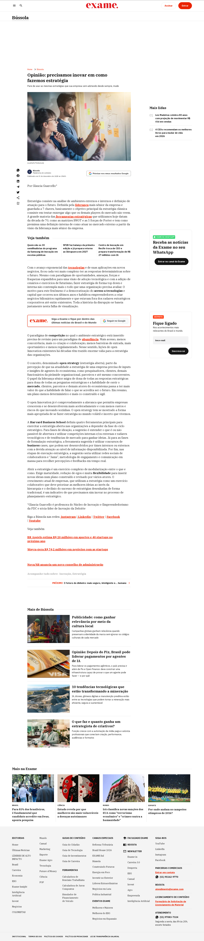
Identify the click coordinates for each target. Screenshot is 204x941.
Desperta (132, 867)
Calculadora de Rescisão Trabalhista (73, 878)
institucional (19, 936)
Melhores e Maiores (102, 907)
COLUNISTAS (19, 912)
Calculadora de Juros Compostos (73, 887)
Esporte (44, 854)
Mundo (43, 838)
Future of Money (48, 871)
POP (42, 882)
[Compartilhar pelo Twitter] (18, 192)
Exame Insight (19, 886)
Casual (43, 843)
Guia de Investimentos (74, 855)
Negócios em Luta (101, 889)
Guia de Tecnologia (72, 850)
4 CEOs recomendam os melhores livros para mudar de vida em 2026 (173, 133)
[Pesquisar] (21, 5)
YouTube (160, 843)
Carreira (16, 870)
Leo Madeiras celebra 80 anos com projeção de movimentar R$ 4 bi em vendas (172, 118)
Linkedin (84, 517)
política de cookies (53, 936)
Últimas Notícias (21, 850)
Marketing (45, 849)
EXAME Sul (98, 855)
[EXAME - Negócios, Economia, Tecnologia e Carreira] (102, 5)
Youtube (35, 520)
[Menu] (14, 5)
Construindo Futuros (103, 866)
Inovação (65, 573)
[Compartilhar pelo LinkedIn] (18, 181)
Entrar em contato (165, 872)
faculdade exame (138, 838)
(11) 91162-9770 (169, 876)
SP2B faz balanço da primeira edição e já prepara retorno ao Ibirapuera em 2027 (79, 248)
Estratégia (79, 573)
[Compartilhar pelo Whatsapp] (18, 170)
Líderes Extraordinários (105, 883)
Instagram (68, 517)
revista (132, 844)
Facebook (113, 517)
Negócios (17, 906)
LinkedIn (160, 849)
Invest (15, 901)
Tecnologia (45, 865)
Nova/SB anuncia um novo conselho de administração (65, 564)
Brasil (15, 864)
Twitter (98, 517)
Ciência (43, 876)
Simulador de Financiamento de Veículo (70, 897)
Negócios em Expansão (104, 918)
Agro (130, 890)
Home (29, 69)
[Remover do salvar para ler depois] (18, 203)
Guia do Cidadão (71, 844)
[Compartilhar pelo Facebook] (18, 175)
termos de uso (35, 936)
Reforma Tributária (102, 844)
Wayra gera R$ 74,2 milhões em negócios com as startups (67, 549)
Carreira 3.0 (134, 862)
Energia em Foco (101, 872)
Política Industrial (101, 894)
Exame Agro (46, 860)
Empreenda (134, 895)
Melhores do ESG (101, 913)
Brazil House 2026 (102, 850)
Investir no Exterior (102, 877)
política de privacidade (76, 936)
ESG (14, 881)
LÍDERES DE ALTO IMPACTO (21, 857)
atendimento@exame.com (169, 889)
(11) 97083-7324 (169, 917)
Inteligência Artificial (18, 894)
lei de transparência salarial (104, 936)
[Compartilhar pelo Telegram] (18, 186)
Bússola (20, 17)
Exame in (132, 856)
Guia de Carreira (71, 861)
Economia (17, 875)
